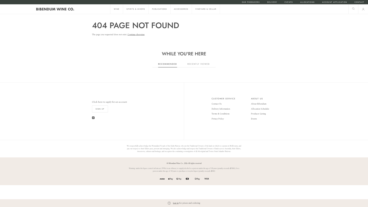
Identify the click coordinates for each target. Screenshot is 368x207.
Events (289, 2)
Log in (176, 203)
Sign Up (100, 109)
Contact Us (217, 103)
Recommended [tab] (167, 64)
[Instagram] (93, 118)
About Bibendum (258, 103)
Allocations (307, 2)
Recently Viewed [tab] (198, 64)
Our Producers (251, 2)
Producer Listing (258, 113)
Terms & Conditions (221, 113)
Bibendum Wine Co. (175, 163)
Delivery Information (221, 108)
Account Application (334, 2)
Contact (359, 2)
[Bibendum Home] (55, 9)
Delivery (272, 2)
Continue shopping (136, 34)
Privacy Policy (218, 118)
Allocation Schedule (260, 108)
